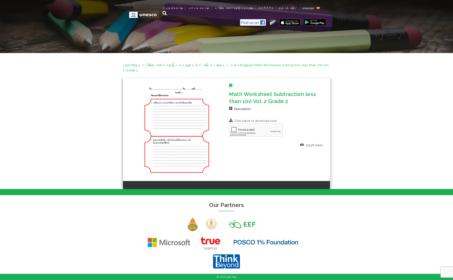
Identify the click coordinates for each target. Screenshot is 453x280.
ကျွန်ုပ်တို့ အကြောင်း (287, 8)
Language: (309, 8)
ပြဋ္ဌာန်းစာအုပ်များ (172, 8)
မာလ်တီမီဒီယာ (265, 8)
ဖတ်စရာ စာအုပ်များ (198, 8)
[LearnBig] (142, 14)
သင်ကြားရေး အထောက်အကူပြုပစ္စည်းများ (233, 8)
